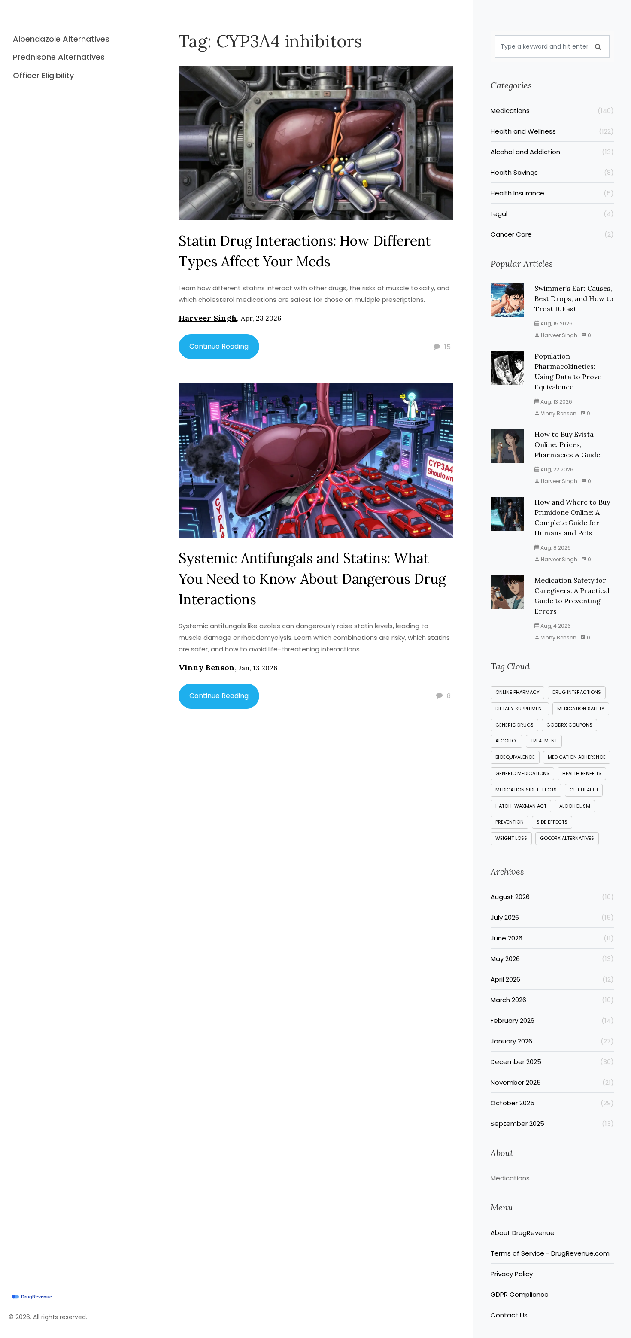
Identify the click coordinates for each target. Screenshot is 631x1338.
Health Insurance (552, 193)
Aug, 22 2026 (556, 469)
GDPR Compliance (520, 1294)
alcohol (506, 740)
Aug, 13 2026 (555, 401)
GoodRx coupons (569, 724)
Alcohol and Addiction (552, 151)
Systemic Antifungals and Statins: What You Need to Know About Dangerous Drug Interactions (312, 578)
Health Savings (552, 172)
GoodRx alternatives (567, 838)
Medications (552, 110)
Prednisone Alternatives (59, 57)
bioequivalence (515, 757)
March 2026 (552, 999)
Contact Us (509, 1315)
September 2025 (552, 1123)
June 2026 (552, 938)
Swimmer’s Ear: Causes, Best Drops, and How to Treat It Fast (573, 298)
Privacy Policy (512, 1273)
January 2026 (552, 1041)
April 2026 (552, 979)
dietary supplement (519, 708)
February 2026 (552, 1020)
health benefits (581, 773)
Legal (552, 213)
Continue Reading (219, 346)
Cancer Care (552, 234)
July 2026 (552, 917)
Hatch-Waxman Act (520, 806)
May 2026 (552, 958)
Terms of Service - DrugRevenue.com (550, 1253)
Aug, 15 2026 (556, 323)
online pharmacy (517, 692)
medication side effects (526, 789)
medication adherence (577, 757)
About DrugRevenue (523, 1232)
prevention (509, 821)
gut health (584, 789)
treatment (544, 740)
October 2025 (552, 1102)
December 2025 (552, 1061)
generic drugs (514, 724)
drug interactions (576, 692)
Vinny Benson (207, 667)
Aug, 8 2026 (555, 547)
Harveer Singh (208, 318)
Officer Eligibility (43, 75)
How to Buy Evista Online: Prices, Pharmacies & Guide (567, 444)
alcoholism (574, 806)
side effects (552, 821)
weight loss (511, 838)
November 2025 (552, 1082)
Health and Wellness (552, 131)
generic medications (522, 773)
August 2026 (552, 896)
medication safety (580, 708)
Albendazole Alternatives (61, 38)
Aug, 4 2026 (555, 625)
